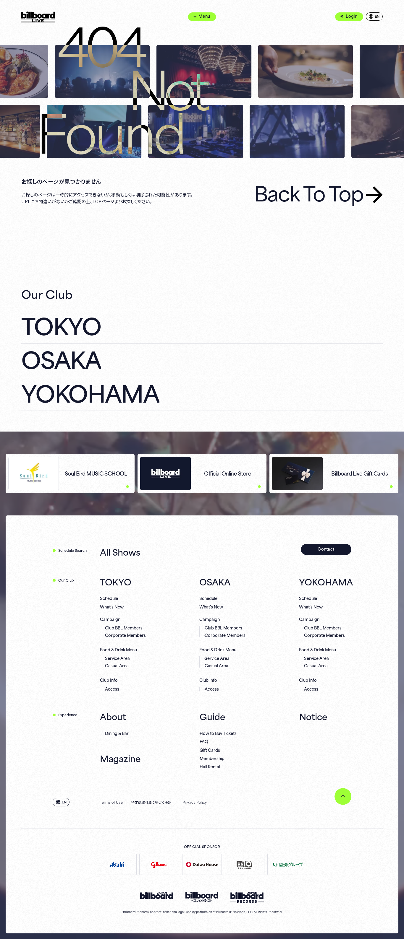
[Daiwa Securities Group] (287, 864)
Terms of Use (111, 802)
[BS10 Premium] (245, 864)
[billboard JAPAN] (156, 895)
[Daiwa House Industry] (202, 864)
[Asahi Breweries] (117, 864)
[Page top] (342, 796)
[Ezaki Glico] (159, 864)
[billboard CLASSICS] (202, 897)
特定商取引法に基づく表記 (151, 802)
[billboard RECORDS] (247, 897)
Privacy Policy (194, 802)
